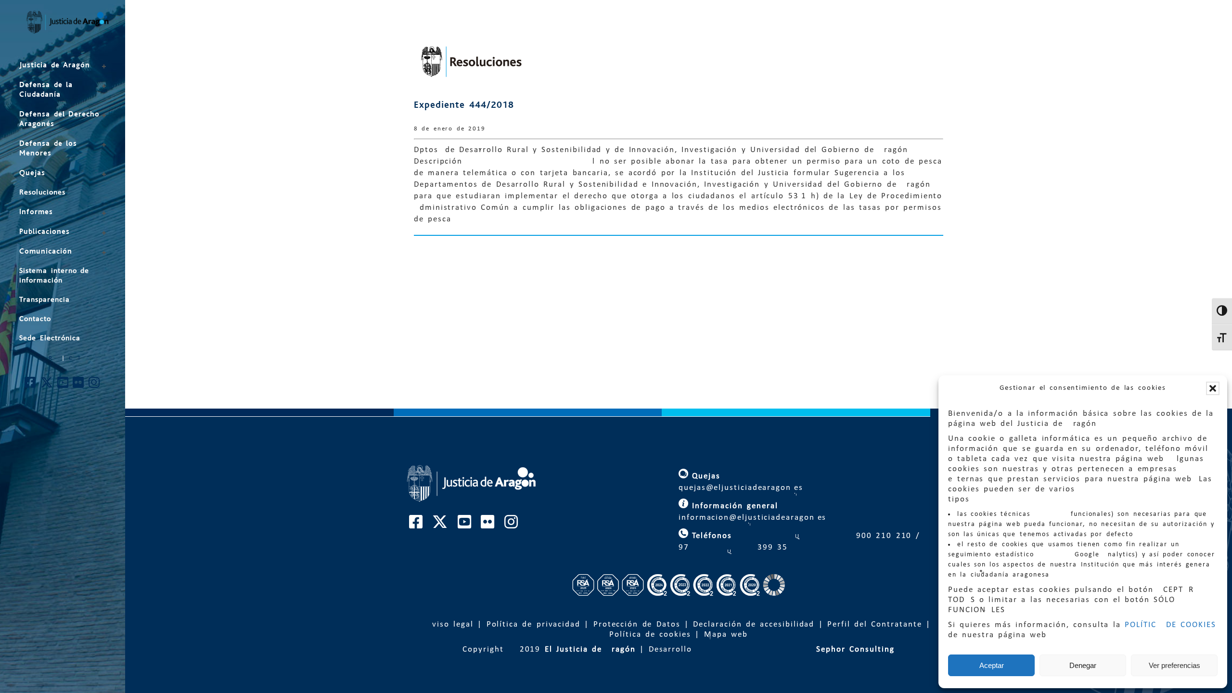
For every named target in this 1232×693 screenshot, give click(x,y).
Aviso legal (450, 624)
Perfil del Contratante (874, 624)
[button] (1213, 388)
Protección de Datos (636, 624)
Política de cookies (650, 634)
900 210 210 (882, 536)
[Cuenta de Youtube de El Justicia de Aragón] (63, 385)
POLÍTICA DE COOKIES (1170, 625)
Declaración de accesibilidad (753, 624)
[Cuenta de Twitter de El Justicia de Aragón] (47, 385)
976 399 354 (734, 547)
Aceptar (991, 665)
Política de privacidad (533, 624)
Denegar (1082, 665)
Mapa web (726, 634)
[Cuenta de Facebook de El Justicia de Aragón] (31, 385)
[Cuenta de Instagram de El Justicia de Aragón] (95, 385)
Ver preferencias (1174, 665)
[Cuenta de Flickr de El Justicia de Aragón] (79, 385)
